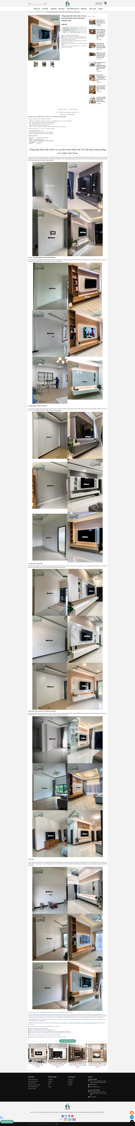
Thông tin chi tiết (62, 109)
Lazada (49, 1086)
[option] (36, 64)
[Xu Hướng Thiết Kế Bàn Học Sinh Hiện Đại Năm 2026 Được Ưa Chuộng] (92, 100)
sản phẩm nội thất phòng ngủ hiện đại (77, 1022)
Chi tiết (77, 1053)
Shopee (50, 1083)
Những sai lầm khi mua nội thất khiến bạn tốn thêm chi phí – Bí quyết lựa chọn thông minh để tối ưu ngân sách (100, 34)
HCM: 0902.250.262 (8, 1122)
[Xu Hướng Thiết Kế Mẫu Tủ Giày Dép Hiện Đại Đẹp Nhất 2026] (92, 89)
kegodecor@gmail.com (95, 1086)
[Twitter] (66, 1116)
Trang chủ (70, 1079)
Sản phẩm (70, 1083)
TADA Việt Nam (42, 128)
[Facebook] (63, 1116)
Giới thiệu (70, 1081)
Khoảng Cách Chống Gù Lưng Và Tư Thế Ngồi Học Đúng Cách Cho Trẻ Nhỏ (101, 77)
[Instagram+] (69, 1116)
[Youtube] (72, 1116)
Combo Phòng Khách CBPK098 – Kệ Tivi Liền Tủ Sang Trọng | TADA (58, 1064)
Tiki (49, 1085)
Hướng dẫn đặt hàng (32, 1079)
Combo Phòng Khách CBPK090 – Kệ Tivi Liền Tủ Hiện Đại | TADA (38, 1064)
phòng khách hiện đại (92, 1022)
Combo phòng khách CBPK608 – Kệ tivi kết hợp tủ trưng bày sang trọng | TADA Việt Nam (77, 1064)
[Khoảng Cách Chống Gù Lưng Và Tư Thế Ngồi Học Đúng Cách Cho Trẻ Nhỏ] (92, 77)
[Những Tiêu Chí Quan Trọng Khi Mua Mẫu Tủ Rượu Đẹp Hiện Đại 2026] (92, 45)
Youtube (50, 1081)
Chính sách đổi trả (32, 1083)
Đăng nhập (100, 2)
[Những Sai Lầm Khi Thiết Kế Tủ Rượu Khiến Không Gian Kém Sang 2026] (92, 54)
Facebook (50, 1079)
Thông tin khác (73, 109)
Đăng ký (100, 4)
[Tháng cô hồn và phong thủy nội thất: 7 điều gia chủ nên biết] (92, 21)
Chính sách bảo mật (32, 1081)
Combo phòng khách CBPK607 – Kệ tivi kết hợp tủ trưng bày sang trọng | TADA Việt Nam (97, 1064)
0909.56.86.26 (93, 1084)
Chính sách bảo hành (33, 1086)
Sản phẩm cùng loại (67, 1041)
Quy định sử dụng (32, 1088)
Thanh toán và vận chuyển (34, 1085)
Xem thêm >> (31, 1070)
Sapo (57, 1124)
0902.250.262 (93, 1096)
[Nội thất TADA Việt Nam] (67, 3)
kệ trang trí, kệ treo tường (60, 1022)
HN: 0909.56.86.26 (8, 1121)
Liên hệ (70, 1085)
